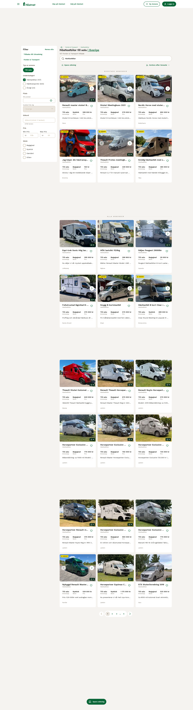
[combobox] (36, 100)
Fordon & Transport (31, 60)
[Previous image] (63, 88)
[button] (78, 88)
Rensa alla (49, 49)
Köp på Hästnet (58, 4)
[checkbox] (24, 80)
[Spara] (91, 106)
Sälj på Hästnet (76, 4)
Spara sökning (70, 65)
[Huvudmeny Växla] (18, 4)
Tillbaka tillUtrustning (33, 54)
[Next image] (92, 88)
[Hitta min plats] (51, 100)
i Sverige (93, 50)
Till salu (28, 70)
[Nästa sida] (130, 614)
